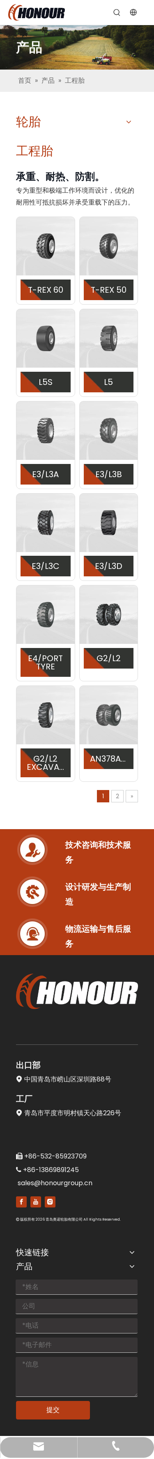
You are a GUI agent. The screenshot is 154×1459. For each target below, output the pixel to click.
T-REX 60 (45, 290)
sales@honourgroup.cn (55, 1183)
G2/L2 (109, 658)
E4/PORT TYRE (45, 662)
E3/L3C (46, 566)
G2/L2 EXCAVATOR (45, 763)
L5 (108, 382)
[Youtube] (35, 1202)
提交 (53, 1410)
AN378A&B (109, 759)
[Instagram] (50, 1202)
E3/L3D (108, 566)
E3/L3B (108, 474)
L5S (46, 382)
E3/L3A (45, 474)
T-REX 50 (108, 290)
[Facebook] (21, 1202)
